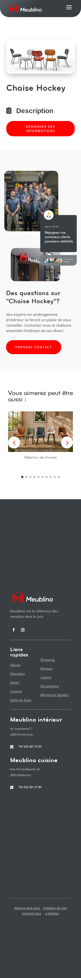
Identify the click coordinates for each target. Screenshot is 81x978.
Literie (45, 677)
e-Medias (52, 913)
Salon (14, 682)
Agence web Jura (27, 908)
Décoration (49, 686)
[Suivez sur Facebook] (13, 630)
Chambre (17, 673)
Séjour (15, 665)
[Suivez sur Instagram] (22, 630)
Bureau (46, 668)
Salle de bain (21, 700)
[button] (67, 443)
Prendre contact (33, 347)
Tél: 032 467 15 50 (29, 746)
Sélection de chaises (40, 457)
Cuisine (16, 691)
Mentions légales (54, 695)
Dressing (47, 659)
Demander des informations (40, 128)
